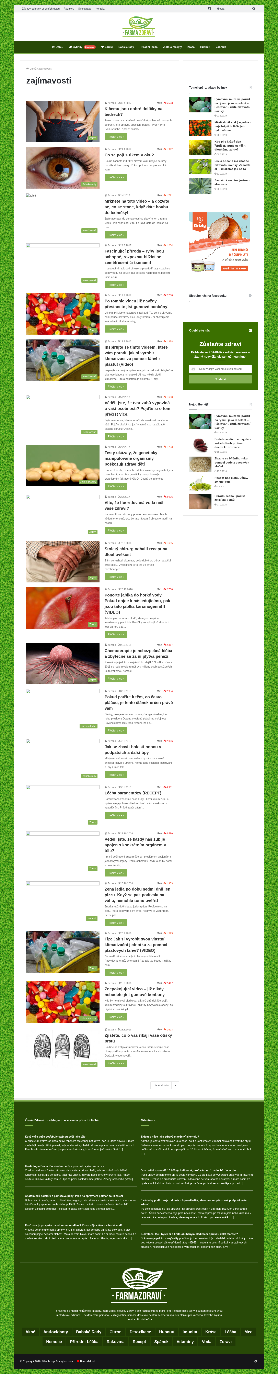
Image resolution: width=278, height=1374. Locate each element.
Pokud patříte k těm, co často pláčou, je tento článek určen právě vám (139, 703)
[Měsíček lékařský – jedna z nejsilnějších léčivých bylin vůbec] (200, 128)
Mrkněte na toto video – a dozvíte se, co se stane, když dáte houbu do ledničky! (137, 207)
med (248, 1332)
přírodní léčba (84, 1341)
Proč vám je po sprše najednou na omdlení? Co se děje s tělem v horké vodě (73, 1225)
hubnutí (166, 1332)
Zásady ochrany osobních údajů (41, 8)
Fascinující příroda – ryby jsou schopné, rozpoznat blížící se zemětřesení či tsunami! (134, 257)
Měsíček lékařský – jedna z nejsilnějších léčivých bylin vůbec (233, 126)
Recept (139, 1341)
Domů (59, 46)
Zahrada (221, 46)
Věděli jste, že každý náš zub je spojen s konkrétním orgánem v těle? (135, 845)
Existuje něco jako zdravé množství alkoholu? (170, 1136)
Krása (191, 46)
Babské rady (126, 46)
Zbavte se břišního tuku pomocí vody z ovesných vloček (232, 462)
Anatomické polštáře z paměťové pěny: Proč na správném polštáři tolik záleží (74, 1195)
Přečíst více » (116, 136)
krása (211, 1332)
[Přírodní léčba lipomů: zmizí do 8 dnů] (200, 501)
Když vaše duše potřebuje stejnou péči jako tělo (55, 1136)
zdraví (226, 1341)
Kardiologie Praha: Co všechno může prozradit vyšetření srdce (64, 1166)
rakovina (116, 1341)
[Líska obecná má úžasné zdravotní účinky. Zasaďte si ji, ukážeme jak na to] (200, 166)
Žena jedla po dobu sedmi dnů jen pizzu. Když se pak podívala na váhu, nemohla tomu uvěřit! (137, 895)
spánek (161, 1341)
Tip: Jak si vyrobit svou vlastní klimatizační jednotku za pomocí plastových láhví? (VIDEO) (136, 945)
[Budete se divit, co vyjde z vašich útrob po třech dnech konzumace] (200, 445)
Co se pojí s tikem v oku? (129, 155)
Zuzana (112, 103)
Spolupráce (84, 8)
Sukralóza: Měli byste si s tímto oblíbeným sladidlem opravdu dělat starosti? (189, 1234)
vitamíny (185, 1341)
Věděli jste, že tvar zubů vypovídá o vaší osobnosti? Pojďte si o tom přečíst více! (137, 408)
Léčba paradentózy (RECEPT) (133, 793)
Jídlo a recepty (172, 46)
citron (115, 1332)
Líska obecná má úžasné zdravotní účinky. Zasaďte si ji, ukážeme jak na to (233, 164)
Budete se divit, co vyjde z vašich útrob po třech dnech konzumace (233, 443)
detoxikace (140, 1332)
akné (30, 1332)
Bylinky (83, 46)
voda (206, 1341)
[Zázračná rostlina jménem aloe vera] (200, 186)
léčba (230, 1332)
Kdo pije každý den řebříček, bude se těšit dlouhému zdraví (230, 145)
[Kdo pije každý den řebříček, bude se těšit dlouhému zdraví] (200, 147)
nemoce (54, 1341)
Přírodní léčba (149, 46)
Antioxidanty (55, 1332)
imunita (190, 1332)
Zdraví (108, 46)
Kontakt (100, 8)
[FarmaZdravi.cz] (139, 26)
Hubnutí (205, 46)
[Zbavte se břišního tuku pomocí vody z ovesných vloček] (200, 464)
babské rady (88, 1332)
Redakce (69, 8)
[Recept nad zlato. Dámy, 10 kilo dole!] (200, 483)
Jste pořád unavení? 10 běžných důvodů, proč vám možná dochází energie (188, 1170)
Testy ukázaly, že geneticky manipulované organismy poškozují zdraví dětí (131, 458)
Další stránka (161, 1085)
